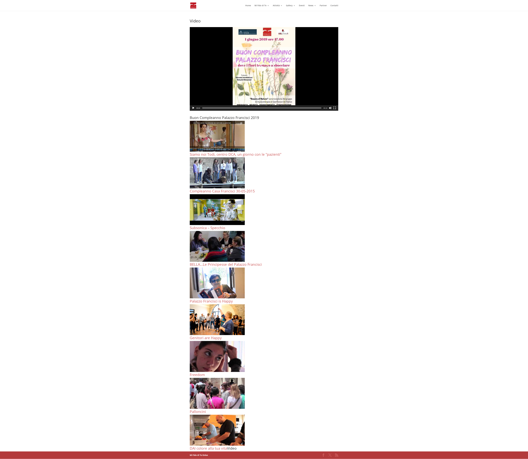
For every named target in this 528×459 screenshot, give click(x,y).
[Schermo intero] (334, 108)
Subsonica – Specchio (207, 227)
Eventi (302, 6)
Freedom (197, 374)
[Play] (193, 108)
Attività (276, 6)
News (310, 6)
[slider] (261, 108)
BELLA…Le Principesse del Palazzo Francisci (226, 264)
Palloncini (198, 411)
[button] (264, 68)
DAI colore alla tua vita (208, 448)
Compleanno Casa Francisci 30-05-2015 (222, 191)
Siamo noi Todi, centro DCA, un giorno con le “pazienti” (235, 154)
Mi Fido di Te (260, 6)
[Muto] (330, 108)
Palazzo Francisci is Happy (211, 301)
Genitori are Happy (206, 337)
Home (248, 6)
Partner (323, 6)
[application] (264, 69)
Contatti (334, 6)
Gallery (289, 6)
